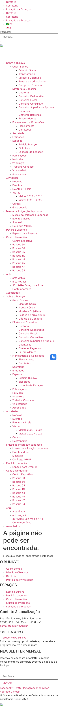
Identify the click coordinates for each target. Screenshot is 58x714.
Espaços (17, 140)
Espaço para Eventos (24, 233)
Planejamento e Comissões (28, 122)
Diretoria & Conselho (24, 88)
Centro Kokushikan (17, 237)
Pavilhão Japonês (16, 229)
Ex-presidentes (27, 118)
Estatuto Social (27, 70)
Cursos (16, 203)
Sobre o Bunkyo (15, 62)
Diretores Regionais (30, 114)
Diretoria (11, 1)
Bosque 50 (18, 244)
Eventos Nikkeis (21, 188)
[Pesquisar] (2, 42)
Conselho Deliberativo (32, 96)
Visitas (16, 192)
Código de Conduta (30, 85)
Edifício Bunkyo (28, 144)
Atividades (12, 177)
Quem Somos (20, 66)
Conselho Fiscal (28, 99)
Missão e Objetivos (30, 77)
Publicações (19, 155)
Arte (8, 274)
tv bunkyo (18, 162)
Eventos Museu (21, 218)
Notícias (17, 181)
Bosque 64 (18, 270)
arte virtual (18, 277)
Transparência (27, 74)
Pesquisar (5, 32)
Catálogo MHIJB (22, 225)
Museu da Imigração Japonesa (24, 211)
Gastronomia (19, 207)
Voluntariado (19, 170)
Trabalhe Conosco (23, 166)
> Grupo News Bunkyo (13, 637)
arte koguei (19, 281)
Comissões (25, 129)
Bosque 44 (18, 259)
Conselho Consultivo (31, 103)
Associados (19, 174)
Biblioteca (24, 148)
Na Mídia (17, 159)
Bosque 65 (18, 251)
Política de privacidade (32, 81)
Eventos (17, 185)
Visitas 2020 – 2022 (30, 200)
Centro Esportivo (22, 240)
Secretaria (12, 5)
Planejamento (26, 125)
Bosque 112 (19, 255)
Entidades (18, 137)
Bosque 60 (18, 248)
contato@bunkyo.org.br (14, 625)
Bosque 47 (18, 266)
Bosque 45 (18, 263)
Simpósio (17, 222)
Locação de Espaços (18, 9)
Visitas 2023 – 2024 (30, 196)
